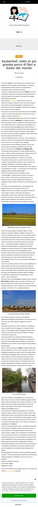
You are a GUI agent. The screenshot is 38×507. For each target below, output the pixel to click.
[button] (35, 479)
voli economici (10, 471)
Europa (19, 56)
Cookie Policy (18, 504)
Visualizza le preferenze (19, 500)
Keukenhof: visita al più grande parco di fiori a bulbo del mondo (19, 65)
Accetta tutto (19, 495)
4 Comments (19, 77)
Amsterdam (13, 100)
